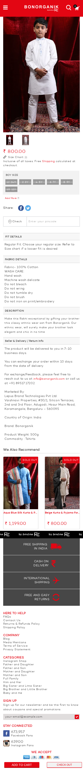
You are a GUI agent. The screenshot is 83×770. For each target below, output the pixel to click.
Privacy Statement (17, 649)
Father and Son (14, 668)
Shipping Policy (14, 627)
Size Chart (15, 157)
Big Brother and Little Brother (25, 689)
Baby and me (12, 693)
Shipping (48, 161)
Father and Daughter (18, 664)
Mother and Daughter (19, 671)
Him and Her (12, 682)
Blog (6, 638)
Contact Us (11, 620)
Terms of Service (15, 646)
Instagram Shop (14, 661)
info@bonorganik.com (49, 379)
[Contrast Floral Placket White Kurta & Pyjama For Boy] (41, 74)
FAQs (7, 616)
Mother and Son (15, 675)
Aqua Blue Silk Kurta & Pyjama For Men (20, 513)
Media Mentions (14, 642)
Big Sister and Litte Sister (22, 686)
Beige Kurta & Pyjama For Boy (62, 513)
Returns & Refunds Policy (21, 623)
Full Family (11, 678)
